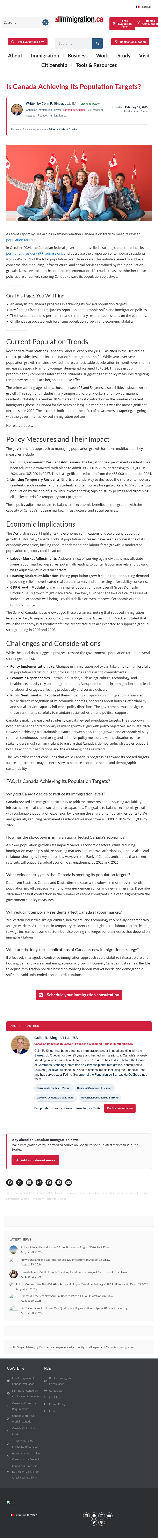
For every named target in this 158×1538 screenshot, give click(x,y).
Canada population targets (71, 1193)
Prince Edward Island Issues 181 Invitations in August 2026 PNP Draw (65, 1247)
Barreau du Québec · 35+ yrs (54, 1088)
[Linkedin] (86, 1515)
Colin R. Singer (52, 103)
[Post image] (13, 1249)
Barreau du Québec (74, 109)
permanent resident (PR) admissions (34, 253)
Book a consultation (120, 1108)
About (15, 55)
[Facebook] (94, 1515)
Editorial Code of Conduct (64, 129)
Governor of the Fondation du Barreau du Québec (106, 1074)
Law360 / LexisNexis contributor (55, 1097)
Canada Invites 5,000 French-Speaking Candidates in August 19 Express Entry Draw (74, 1272)
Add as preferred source (38, 1160)
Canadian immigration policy (106, 1193)
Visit (144, 55)
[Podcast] (101, 1522)
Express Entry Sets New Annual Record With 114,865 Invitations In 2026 (67, 1296)
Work (102, 55)
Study (124, 55)
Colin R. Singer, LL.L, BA (56, 1038)
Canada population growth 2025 (33, 1193)
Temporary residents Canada (48, 1198)
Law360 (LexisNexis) (48, 1070)
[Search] (45, 22)
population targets (20, 240)
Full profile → (43, 1108)
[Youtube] (109, 1515)
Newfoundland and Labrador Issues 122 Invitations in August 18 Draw (65, 1259)
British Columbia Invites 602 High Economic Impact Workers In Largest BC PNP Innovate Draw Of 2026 (82, 1284)
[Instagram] (101, 1515)
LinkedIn (80, 1108)
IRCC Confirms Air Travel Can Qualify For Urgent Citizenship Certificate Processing (74, 1308)
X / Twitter (95, 1108)
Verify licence (63, 1108)
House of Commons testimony (95, 1088)
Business (78, 55)
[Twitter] (94, 1522)
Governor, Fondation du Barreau (99, 1097)
